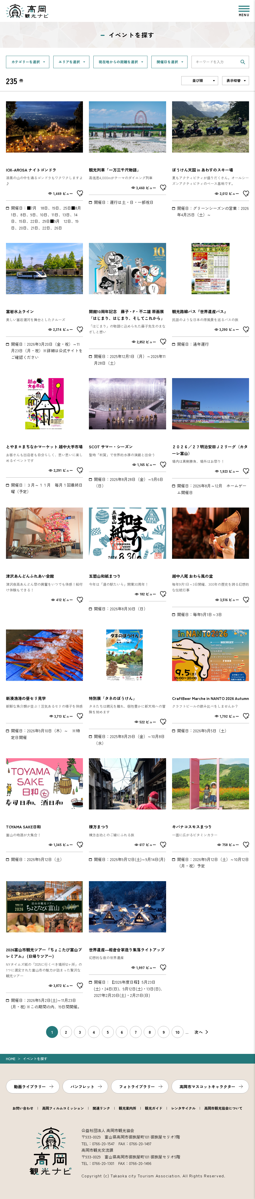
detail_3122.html (44, 687)
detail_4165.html (44, 437)
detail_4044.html (210, 813)
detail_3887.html (127, 563)
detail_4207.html (127, 687)
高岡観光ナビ (27, 11)
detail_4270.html (210, 304)
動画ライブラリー (30, 1086)
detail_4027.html (44, 166)
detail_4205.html (210, 166)
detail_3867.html (210, 563)
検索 (243, 62)
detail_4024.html (127, 437)
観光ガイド (153, 1108)
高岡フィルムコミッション (63, 1108)
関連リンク (101, 1108)
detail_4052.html (127, 166)
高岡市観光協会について (223, 1108)
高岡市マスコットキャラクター (207, 1086)
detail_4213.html (44, 813)
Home (10, 1058)
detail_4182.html (210, 437)
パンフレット (82, 1086)
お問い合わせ (22, 1108)
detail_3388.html (44, 304)
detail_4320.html (44, 563)
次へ (198, 1032)
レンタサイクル (183, 1108)
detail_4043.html (127, 813)
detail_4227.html (210, 687)
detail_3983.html (127, 945)
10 (178, 1032)
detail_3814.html (44, 945)
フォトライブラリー (137, 1086)
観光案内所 (127, 1108)
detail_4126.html (127, 304)
